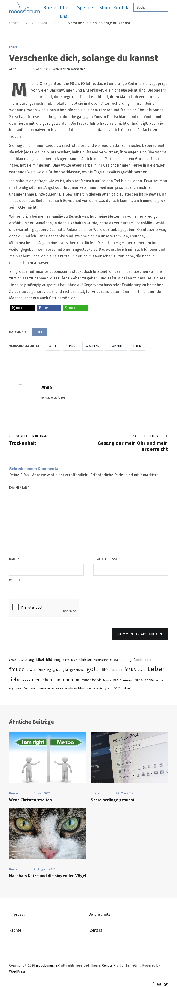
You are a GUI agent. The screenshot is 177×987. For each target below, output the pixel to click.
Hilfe (104, 670)
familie (138, 660)
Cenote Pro (110, 965)
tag (11, 688)
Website (15, 580)
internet (116, 670)
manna (26, 680)
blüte (66, 660)
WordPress (17, 971)
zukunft (127, 688)
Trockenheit (28, 440)
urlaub (18, 688)
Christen (85, 660)
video (59, 688)
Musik (107, 680)
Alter (53, 346)
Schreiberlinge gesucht (112, 800)
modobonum (66, 679)
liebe (14, 680)
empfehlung (101, 660)
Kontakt (121, 7)
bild (49, 660)
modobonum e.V (47, 965)
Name (14, 559)
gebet (56, 670)
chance (71, 346)
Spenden (86, 7)
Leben (137, 346)
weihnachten (75, 688)
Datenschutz (99, 914)
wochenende (95, 688)
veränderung (46, 688)
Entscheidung (120, 660)
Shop (104, 7)
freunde (32, 670)
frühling (45, 670)
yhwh (108, 688)
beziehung (26, 660)
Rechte (15, 930)
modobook (91, 680)
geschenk (92, 346)
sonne (149, 680)
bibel (40, 660)
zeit (116, 688)
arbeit (12, 660)
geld (65, 670)
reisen (127, 680)
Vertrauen (30, 688)
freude (16, 669)
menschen (42, 679)
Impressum (19, 914)
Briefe (49, 7)
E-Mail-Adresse (106, 559)
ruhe (138, 680)
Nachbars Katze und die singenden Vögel (47, 875)
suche (159, 680)
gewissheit (116, 346)
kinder (141, 670)
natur (117, 680)
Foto (148, 660)
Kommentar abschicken (140, 634)
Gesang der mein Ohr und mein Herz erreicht (133, 443)
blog (57, 660)
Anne (13, 69)
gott (92, 669)
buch (74, 660)
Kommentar (19, 487)
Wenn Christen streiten (30, 800)
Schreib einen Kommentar (69, 69)
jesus (130, 670)
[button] (22, 308)
